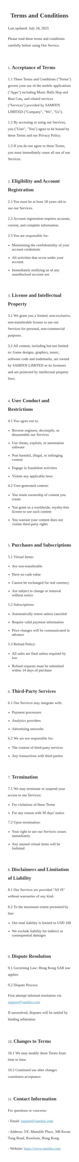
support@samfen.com (24, 1002)
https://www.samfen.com (42, 1148)
